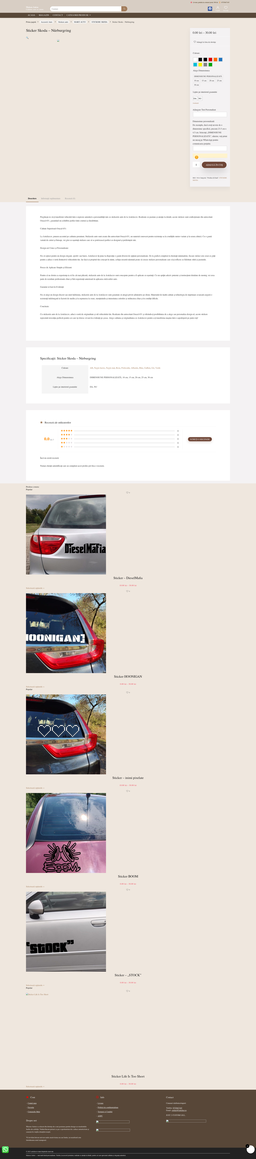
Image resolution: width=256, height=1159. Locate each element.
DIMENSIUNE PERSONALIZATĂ (208, 76)
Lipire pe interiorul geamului (205, 91)
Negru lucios (99, 367)
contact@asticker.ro (179, 1110)
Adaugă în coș (214, 164)
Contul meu (32, 1103)
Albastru (134, 367)
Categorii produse (78, 15)
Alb (91, 367)
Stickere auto (63, 22)
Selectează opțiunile (35, 588)
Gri (152, 367)
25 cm (219, 80)
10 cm (196, 80)
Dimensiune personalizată (203, 121)
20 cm (211, 80)
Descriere (32, 198)
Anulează (196, 103)
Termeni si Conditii (105, 1111)
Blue (141, 367)
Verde (157, 367)
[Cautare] (124, 8)
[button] (27, 37)
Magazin (44, 15)
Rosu (118, 367)
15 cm (204, 80)
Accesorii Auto (46, 22)
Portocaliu (125, 367)
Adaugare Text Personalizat (204, 109)
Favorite (31, 1107)
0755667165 (177, 1108)
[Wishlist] (225, 8)
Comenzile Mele (34, 1111)
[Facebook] (210, 9)
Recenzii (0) (70, 198)
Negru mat (110, 367)
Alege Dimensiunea (201, 70)
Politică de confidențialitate (108, 1107)
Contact (58, 15)
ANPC (100, 1116)
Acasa (31, 15)
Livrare (100, 1103)
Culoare (196, 53)
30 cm (196, 85)
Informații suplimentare (50, 198)
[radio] (195, 60)
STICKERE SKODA (99, 22)
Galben (147, 367)
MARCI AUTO (80, 22)
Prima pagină (31, 22)
